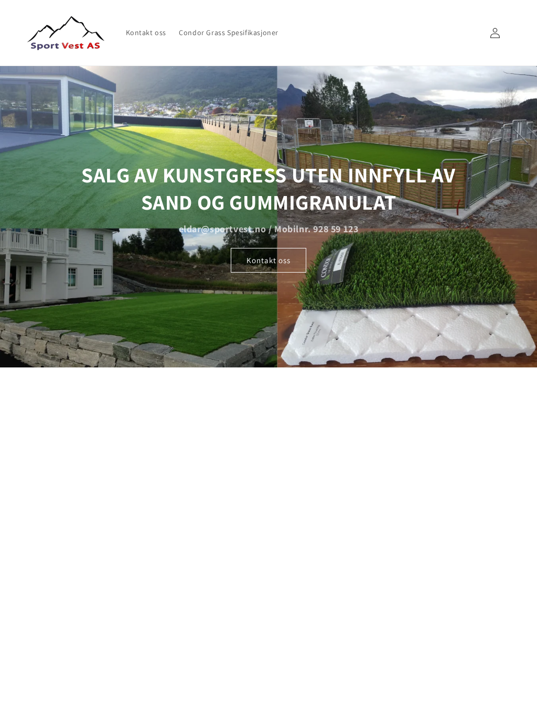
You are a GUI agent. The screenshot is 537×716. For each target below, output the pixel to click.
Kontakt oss (268, 260)
